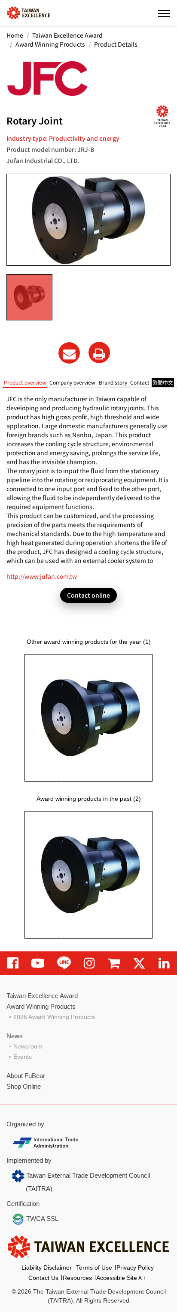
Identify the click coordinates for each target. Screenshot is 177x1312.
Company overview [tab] (72, 382)
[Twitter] (139, 963)
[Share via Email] (69, 353)
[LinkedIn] (164, 963)
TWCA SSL (41, 1218)
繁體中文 (163, 382)
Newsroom (28, 1046)
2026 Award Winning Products (54, 1017)
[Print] (99, 352)
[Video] (37, 963)
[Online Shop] (114, 963)
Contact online (88, 595)
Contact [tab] (140, 382)
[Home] (28, 12)
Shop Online (23, 1086)
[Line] (64, 963)
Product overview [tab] (25, 382)
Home (14, 35)
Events (22, 1057)
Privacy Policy (135, 1267)
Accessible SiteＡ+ (121, 1277)
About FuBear (25, 1075)
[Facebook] (12, 963)
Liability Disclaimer (46, 1267)
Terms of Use (94, 1267)
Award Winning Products (50, 44)
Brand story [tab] (113, 382)
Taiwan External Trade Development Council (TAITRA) (87, 1182)
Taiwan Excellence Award (67, 35)
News (14, 1036)
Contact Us (43, 1277)
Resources (77, 1277)
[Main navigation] (164, 12)
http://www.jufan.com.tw (41, 576)
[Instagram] (89, 963)
